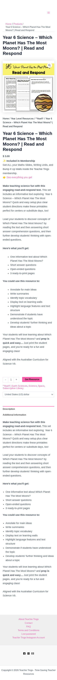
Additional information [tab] (14, 415)
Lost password (28, 634)
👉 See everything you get (17, 177)
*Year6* (39, 118)
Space (41, 386)
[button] (49, 65)
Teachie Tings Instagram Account (28, 637)
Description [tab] (9, 409)
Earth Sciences (19, 386)
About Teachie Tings (29, 619)
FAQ (28, 626)
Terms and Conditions (28, 630)
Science (32, 386)
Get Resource (32, 379)
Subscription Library (13, 388)
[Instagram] (28, 653)
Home (6, 118)
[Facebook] (24, 653)
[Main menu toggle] (48, 13)
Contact (28, 623)
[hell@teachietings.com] (32, 653)
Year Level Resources (22, 118)
